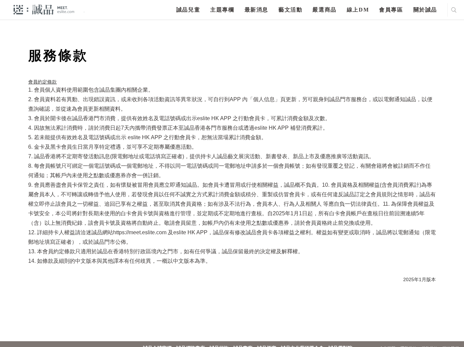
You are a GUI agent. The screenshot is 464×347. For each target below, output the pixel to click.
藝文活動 (290, 10)
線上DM (358, 10)
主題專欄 (222, 10)
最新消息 (256, 10)
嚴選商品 (324, 10)
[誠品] (44, 9)
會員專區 (391, 10)
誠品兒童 (188, 10)
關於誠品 (425, 10)
